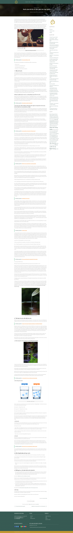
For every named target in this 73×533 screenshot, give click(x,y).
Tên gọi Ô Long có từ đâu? (54, 37)
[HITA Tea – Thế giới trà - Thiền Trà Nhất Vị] (18, 2)
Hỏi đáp (46, 518)
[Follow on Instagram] (16, 526)
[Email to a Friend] (30, 501)
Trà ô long (52, 138)
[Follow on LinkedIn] (24, 526)
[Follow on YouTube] (25, 526)
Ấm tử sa (51, 29)
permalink (37, 504)
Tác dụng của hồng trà (52, 140)
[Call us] (21, 526)
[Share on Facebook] (27, 501)
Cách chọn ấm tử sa (53, 115)
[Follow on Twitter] (18, 526)
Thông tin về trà (30, 504)
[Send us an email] (19, 526)
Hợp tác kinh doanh (47, 519)
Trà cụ (55, 132)
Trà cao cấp (52, 132)
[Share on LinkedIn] (33, 501)
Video (46, 517)
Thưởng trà (56, 130)
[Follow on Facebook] (15, 526)
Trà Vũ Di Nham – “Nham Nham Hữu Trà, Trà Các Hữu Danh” (54, 39)
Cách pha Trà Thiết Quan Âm (54, 57)
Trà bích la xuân (52, 95)
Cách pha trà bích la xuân (54, 118)
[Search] (24, 2)
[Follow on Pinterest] (22, 526)
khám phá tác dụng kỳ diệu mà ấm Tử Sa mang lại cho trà (29, 487)
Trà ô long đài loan (53, 139)
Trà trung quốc (54, 137)
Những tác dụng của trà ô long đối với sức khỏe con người (53, 76)
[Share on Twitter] (29, 501)
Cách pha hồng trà (53, 117)
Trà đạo (51, 32)
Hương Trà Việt (44, 498)
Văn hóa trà (53, 143)
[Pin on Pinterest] (32, 501)
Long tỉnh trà (54, 129)
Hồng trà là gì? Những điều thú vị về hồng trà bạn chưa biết (54, 100)
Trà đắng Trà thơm (52, 61)
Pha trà (57, 129)
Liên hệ (31, 517)
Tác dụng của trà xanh (53, 141)
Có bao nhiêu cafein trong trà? (20, 506)
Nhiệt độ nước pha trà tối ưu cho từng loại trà (39, 506)
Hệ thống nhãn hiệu (32, 518)
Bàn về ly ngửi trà (52, 83)
